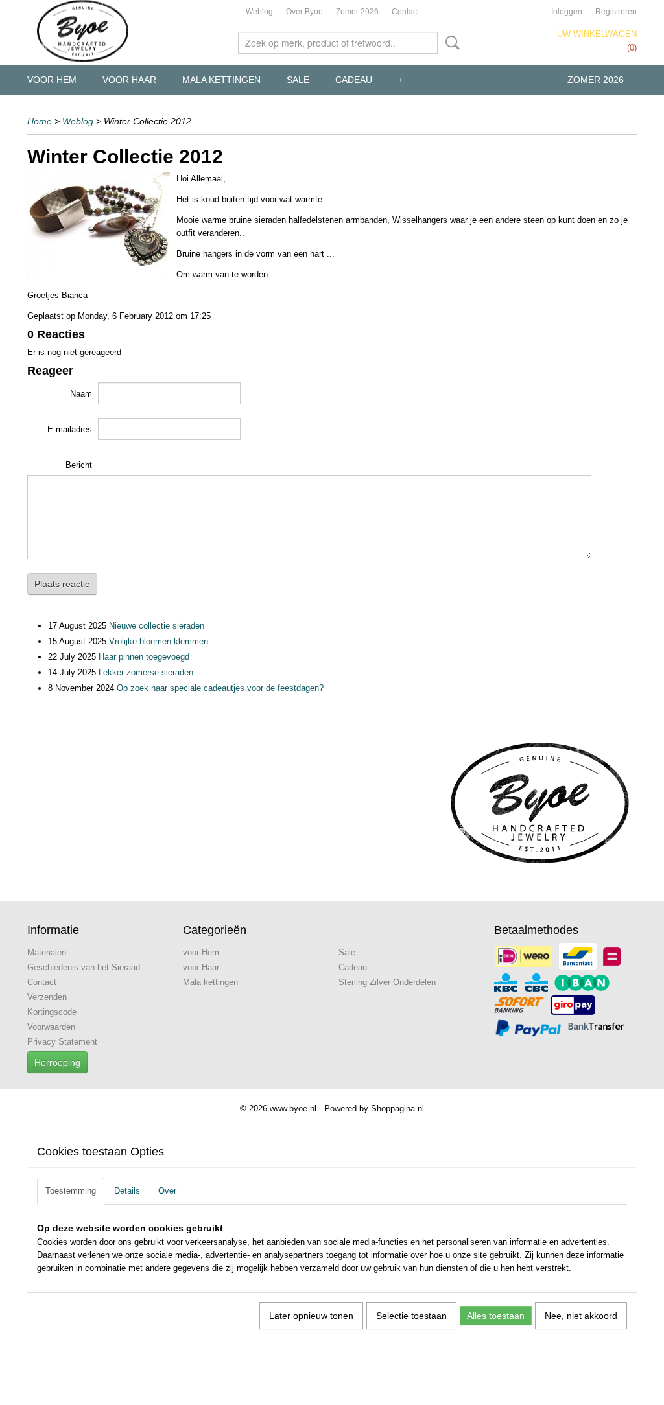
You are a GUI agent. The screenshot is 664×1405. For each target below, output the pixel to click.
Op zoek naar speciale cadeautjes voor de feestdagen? (220, 688)
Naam (81, 394)
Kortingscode (52, 1012)
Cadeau (353, 80)
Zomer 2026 (357, 11)
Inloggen (566, 11)
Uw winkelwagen (597, 34)
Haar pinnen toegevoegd (144, 657)
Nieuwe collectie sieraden (156, 626)
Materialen (46, 952)
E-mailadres (69, 429)
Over (167, 1191)
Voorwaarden (51, 1027)
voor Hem (52, 80)
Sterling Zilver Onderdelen (387, 982)
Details (127, 1191)
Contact (405, 11)
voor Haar (129, 80)
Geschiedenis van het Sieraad (83, 967)
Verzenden (47, 997)
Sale (298, 80)
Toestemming (70, 1191)
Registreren (616, 11)
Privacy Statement (62, 1042)
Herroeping (57, 1062)
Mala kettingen (221, 80)
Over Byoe (304, 11)
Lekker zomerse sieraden (146, 672)
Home (39, 121)
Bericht (78, 465)
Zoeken (450, 42)
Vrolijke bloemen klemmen (158, 641)
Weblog (259, 11)
